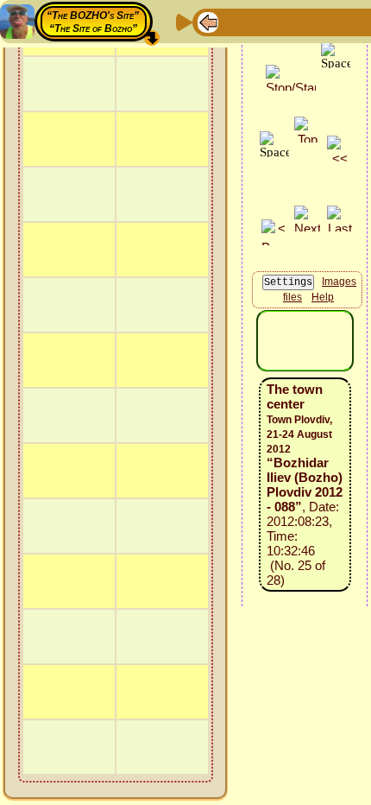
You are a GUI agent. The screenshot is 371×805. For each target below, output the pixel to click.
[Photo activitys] (346, 21)
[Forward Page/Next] (235, 21)
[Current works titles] (318, 21)
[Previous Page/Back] (208, 21)
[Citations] (290, 21)
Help (322, 297)
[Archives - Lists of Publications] (263, 21)
